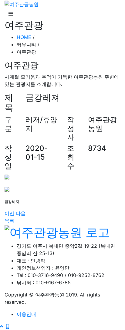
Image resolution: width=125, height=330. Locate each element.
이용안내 (26, 314)
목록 (9, 221)
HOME (24, 37)
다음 (20, 213)
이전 (9, 213)
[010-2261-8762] (7, 326)
